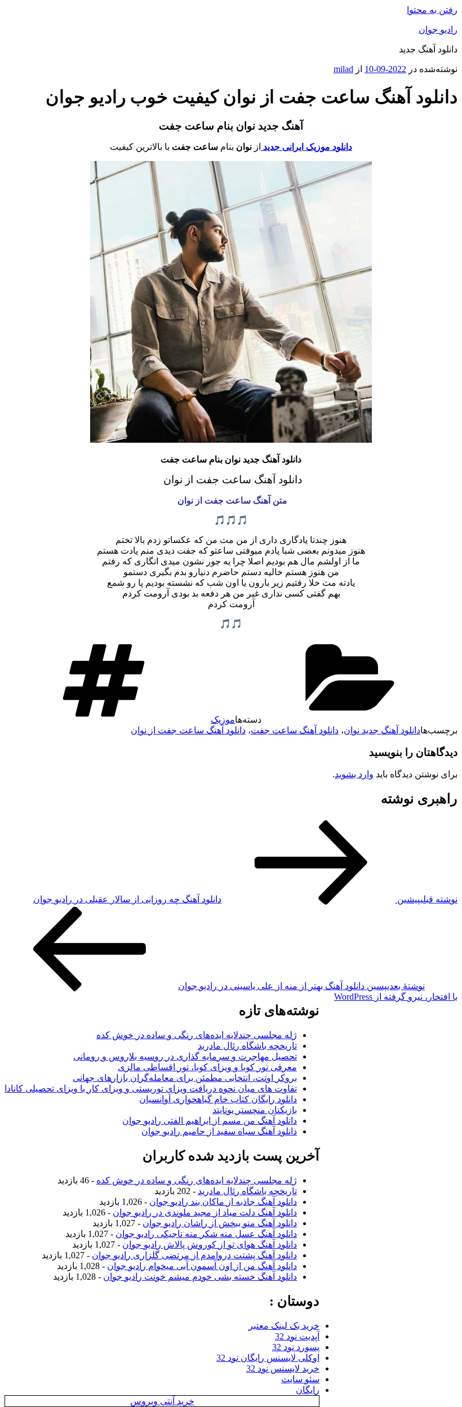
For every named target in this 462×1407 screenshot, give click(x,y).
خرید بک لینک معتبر (283, 1325)
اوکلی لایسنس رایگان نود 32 (267, 1358)
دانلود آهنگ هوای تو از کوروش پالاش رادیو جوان (209, 1244)
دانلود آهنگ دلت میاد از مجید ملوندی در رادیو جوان (205, 1212)
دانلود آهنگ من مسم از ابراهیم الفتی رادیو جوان (209, 1120)
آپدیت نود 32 (297, 1336)
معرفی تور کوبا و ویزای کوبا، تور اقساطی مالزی (207, 1067)
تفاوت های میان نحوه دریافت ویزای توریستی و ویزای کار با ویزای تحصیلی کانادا (151, 1088)
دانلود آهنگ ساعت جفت (295, 730)
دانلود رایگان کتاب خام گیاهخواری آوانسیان (218, 1099)
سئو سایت (300, 1379)
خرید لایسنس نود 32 (282, 1368)
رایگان (307, 1390)
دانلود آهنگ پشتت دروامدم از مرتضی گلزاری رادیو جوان (194, 1255)
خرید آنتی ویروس (162, 1401)
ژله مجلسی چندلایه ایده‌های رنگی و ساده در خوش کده (196, 1035)
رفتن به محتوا (432, 10)
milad (343, 69)
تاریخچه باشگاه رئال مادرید (247, 1045)
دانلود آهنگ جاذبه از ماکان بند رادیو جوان (223, 1201)
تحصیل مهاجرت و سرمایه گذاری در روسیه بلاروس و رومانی (185, 1056)
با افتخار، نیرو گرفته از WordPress (395, 996)
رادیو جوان (438, 29)
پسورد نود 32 (295, 1347)
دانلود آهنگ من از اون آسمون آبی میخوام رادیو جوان (202, 1266)
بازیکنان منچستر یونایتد (254, 1110)
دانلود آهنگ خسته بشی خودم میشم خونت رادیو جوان (200, 1276)
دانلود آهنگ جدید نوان (382, 730)
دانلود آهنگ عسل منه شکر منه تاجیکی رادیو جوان (206, 1234)
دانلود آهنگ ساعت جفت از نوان (188, 730)
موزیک (223, 719)
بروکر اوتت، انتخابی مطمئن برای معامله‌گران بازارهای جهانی (185, 1078)
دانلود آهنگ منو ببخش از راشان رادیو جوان (220, 1223)
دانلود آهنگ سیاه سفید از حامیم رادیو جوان (219, 1131)
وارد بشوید (354, 774)
